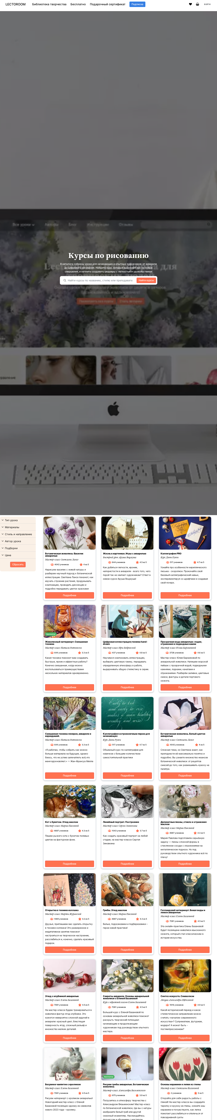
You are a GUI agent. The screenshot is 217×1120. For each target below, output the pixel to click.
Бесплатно (78, 4)
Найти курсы (146, 280)
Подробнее (69, 595)
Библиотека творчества (49, 4)
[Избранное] (190, 4)
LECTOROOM (16, 4)
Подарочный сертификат (107, 4)
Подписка (137, 4)
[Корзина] (197, 4)
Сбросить (18, 564)
